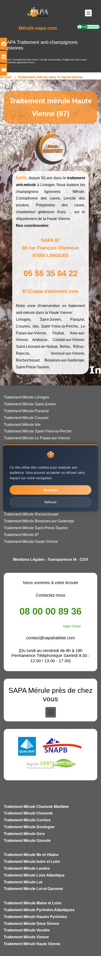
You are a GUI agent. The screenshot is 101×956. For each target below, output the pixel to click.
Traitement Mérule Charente (28, 813)
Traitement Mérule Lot (23, 882)
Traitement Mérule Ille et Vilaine (31, 855)
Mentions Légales (28, 559)
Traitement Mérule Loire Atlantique (34, 875)
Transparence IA (62, 559)
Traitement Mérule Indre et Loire (32, 862)
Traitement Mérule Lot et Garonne (33, 889)
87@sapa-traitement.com (50, 291)
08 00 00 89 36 (50, 611)
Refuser (50, 502)
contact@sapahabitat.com (50, 638)
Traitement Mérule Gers (24, 834)
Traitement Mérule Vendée (27, 930)
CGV (84, 559)
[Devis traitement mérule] (50, 148)
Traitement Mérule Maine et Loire (32, 903)
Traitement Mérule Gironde (27, 841)
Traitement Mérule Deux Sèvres (31, 924)
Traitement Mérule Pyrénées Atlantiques (39, 910)
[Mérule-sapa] (38, 13)
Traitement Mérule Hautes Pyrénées (35, 917)
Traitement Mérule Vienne (26, 937)
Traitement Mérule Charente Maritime (36, 807)
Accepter (50, 490)
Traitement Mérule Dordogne (29, 827)
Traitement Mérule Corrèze (27, 820)
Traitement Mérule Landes (27, 868)
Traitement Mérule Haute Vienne (32, 944)
